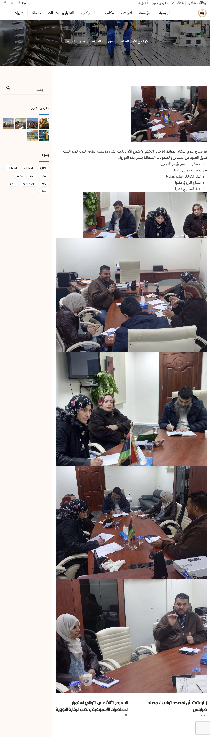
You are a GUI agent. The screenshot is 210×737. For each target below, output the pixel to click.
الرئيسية (164, 13)
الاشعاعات (12, 168)
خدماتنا (36, 13)
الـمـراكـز (89, 13)
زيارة (44, 183)
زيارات (20, 176)
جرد (32, 176)
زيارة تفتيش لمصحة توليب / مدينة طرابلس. (177, 705)
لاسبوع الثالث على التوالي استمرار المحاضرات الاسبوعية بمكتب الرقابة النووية (92, 705)
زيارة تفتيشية (29, 183)
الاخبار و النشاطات (61, 13)
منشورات (20, 13)
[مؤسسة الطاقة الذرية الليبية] (202, 13)
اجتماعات (28, 168)
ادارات (127, 13)
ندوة (44, 191)
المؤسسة (145, 13)
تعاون (43, 176)
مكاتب (109, 13)
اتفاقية (43, 168)
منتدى (13, 183)
